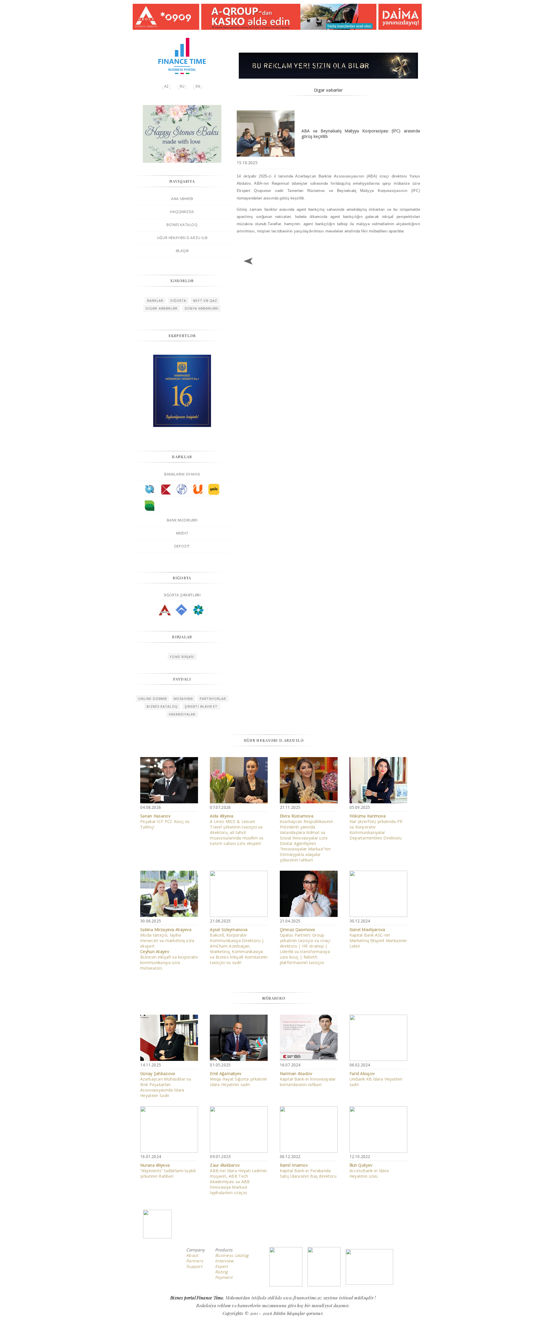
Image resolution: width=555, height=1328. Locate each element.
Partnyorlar (213, 698)
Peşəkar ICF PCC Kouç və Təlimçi (164, 821)
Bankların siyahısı (182, 474)
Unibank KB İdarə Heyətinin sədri (375, 1079)
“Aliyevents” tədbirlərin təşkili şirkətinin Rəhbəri (168, 1170)
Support (194, 1266)
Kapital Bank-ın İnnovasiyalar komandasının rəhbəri (308, 1079)
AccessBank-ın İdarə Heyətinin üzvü (369, 1170)
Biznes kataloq (181, 224)
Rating (221, 1272)
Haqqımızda (182, 211)
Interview (224, 1261)
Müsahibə (183, 698)
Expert (221, 1266)
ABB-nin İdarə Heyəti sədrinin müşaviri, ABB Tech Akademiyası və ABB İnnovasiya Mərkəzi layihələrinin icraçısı (238, 1178)
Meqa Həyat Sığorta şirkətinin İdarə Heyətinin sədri (238, 1079)
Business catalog (232, 1255)
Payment (223, 1277)
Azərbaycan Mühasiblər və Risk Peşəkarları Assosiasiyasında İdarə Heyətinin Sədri (165, 1084)
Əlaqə (182, 250)
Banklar (155, 300)
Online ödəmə (152, 698)
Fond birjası (182, 656)
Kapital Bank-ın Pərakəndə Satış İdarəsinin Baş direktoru (308, 1170)
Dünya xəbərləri (202, 308)
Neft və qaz (205, 300)
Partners (194, 1261)
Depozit (182, 546)
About (192, 1255)
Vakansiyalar (182, 714)
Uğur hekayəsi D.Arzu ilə (182, 237)
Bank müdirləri (182, 520)
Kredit (182, 533)
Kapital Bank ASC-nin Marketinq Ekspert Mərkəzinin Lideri (378, 938)
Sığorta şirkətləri (182, 595)
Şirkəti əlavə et (201, 706)
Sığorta (178, 300)
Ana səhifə (182, 198)
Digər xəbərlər (161, 308)
